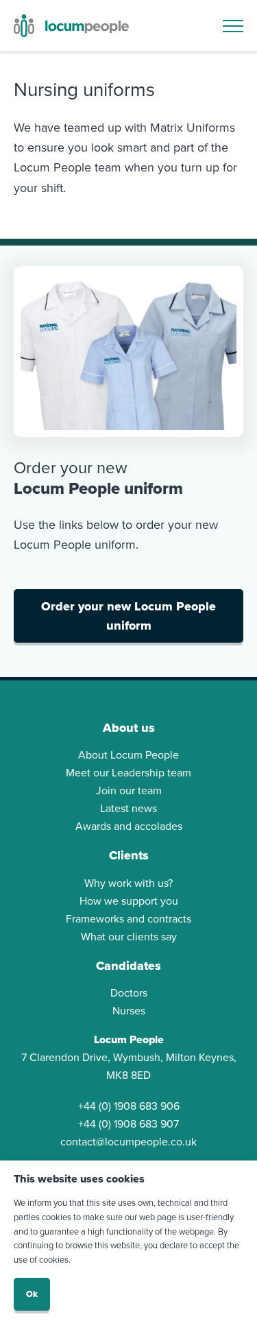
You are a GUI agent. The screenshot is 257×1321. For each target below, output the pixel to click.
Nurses (128, 1011)
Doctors (128, 993)
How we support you (128, 901)
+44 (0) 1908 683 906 (129, 1106)
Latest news (128, 808)
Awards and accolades (128, 826)
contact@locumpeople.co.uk (128, 1142)
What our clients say (129, 936)
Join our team (129, 790)
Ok (32, 1293)
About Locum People (128, 755)
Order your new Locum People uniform (128, 615)
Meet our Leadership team (128, 773)
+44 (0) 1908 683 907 (128, 1124)
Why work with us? (128, 883)
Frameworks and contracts (128, 919)
